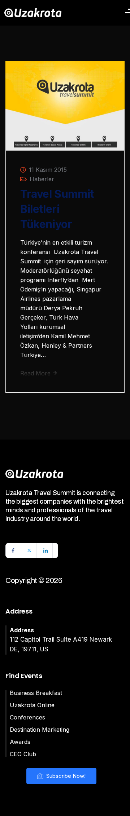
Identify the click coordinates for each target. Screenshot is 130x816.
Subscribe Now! (65, 775)
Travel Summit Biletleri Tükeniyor (57, 209)
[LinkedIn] (45, 550)
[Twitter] (29, 550)
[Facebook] (13, 550)
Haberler (42, 179)
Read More (36, 373)
